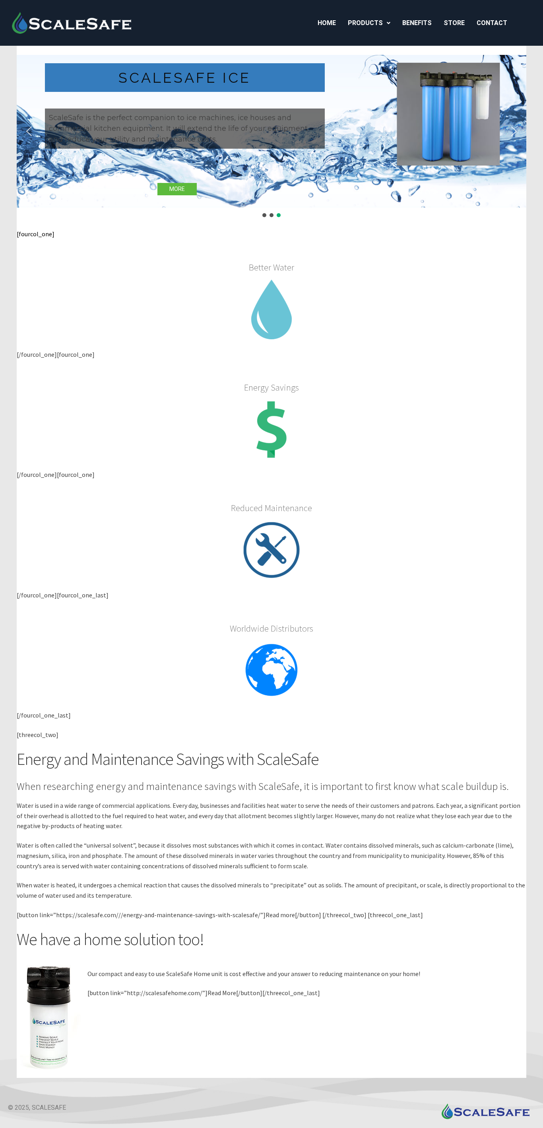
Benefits (417, 23)
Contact (492, 23)
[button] (369, 23)
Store (454, 23)
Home (327, 23)
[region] (271, 137)
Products (365, 23)
